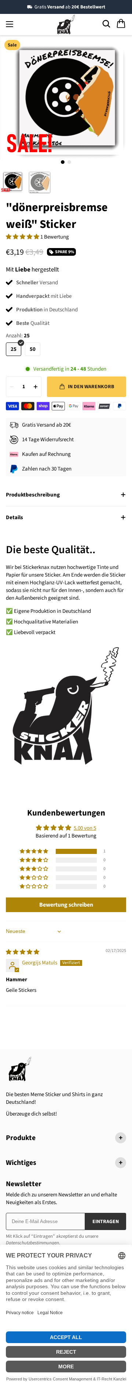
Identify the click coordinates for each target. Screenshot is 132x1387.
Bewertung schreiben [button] (66, 905)
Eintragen (105, 1221)
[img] (22, 952)
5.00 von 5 (85, 828)
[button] (23, 237)
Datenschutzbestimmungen (32, 1243)
